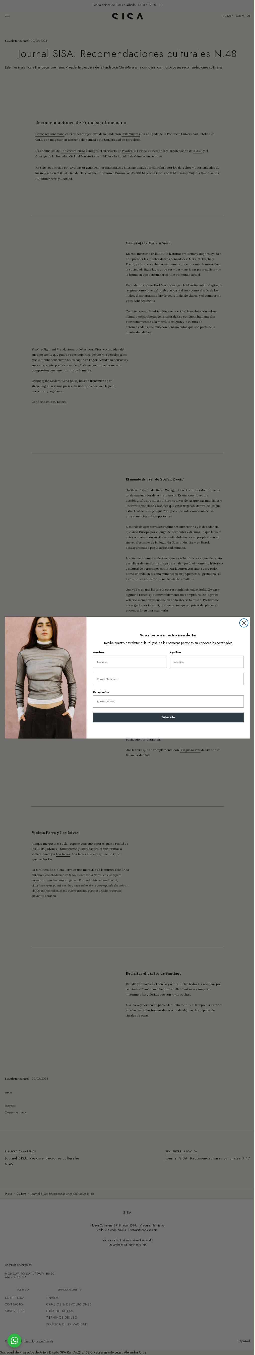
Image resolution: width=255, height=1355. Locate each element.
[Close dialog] (242, 622)
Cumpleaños (99, 692)
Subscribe (166, 717)
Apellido (173, 652)
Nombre (96, 652)
